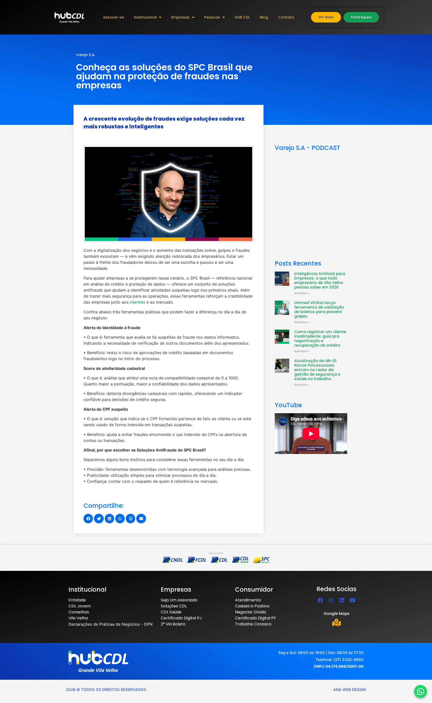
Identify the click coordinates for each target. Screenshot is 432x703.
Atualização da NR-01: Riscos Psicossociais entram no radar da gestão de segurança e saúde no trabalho (317, 369)
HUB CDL (242, 17)
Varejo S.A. (85, 54)
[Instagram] (331, 600)
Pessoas (212, 17)
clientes (137, 302)
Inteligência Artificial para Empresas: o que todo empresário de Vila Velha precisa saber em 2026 (319, 280)
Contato (286, 17)
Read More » (302, 293)
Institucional (145, 17)
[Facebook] (320, 600)
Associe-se (113, 17)
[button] (88, 518)
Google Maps (337, 613)
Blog (264, 17)
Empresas (180, 17)
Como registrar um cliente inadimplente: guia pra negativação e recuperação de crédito (320, 338)
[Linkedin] (341, 600)
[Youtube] (352, 600)
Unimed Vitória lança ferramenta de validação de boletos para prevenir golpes (319, 309)
